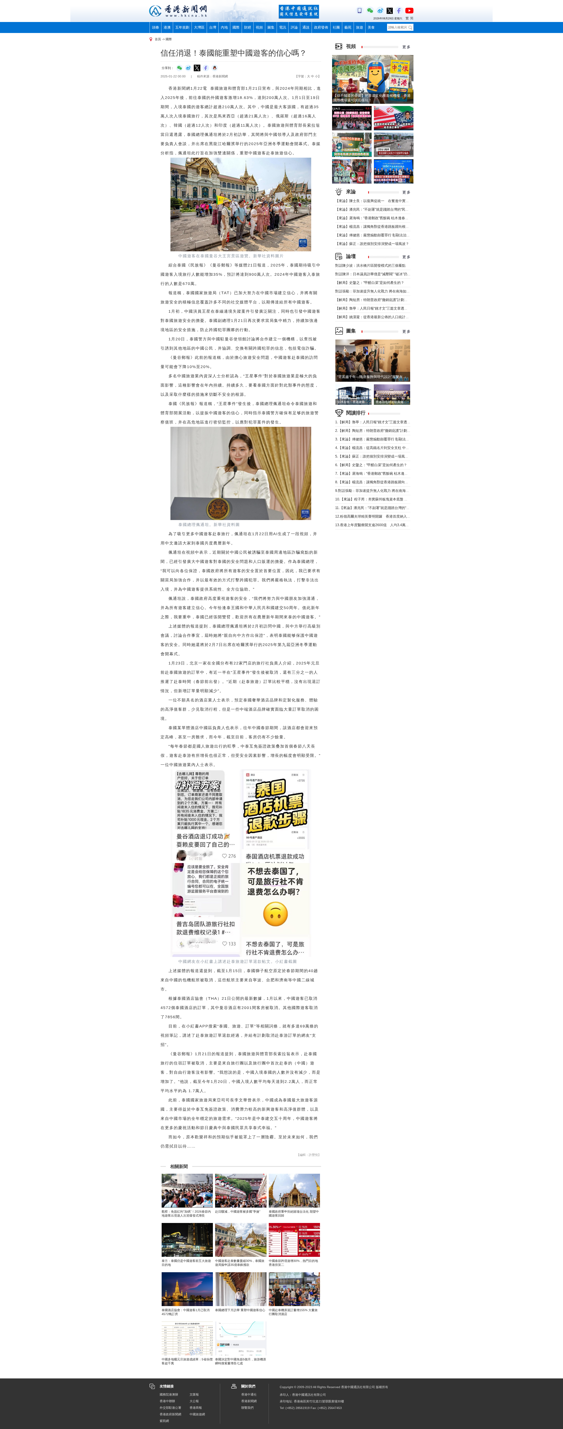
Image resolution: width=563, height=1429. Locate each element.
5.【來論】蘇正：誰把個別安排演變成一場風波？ (373, 456)
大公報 (194, 1401)
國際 (235, 27)
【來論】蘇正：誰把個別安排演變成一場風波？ (372, 244)
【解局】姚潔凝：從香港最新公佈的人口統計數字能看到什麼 (382, 317)
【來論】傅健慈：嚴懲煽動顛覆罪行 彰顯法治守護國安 (377, 235)
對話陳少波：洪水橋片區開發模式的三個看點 (370, 265)
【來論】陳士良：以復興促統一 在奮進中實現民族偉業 (379, 201)
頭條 (155, 27)
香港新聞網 (249, 1401)
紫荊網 (164, 1421)
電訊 (282, 27)
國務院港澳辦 (169, 1394)
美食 (371, 27)
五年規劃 (182, 27)
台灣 (212, 27)
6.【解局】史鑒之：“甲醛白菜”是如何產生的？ (371, 465)
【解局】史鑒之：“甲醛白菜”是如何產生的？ (369, 283)
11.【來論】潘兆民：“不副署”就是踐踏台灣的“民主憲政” (378, 508)
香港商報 (196, 1407)
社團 (336, 27)
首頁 (158, 39)
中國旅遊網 (197, 1414)
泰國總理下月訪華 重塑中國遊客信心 (240, 1310)
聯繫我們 (247, 1407)
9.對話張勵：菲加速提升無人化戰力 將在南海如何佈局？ (379, 491)
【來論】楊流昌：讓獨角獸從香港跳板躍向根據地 (374, 226)
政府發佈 (321, 27)
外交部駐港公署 (170, 1407)
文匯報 (194, 1394)
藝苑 (347, 27)
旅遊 (359, 27)
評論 (294, 27)
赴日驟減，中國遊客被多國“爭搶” (237, 1211)
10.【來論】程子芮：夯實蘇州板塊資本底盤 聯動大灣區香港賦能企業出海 (392, 499)
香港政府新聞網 (170, 1414)
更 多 (406, 47)
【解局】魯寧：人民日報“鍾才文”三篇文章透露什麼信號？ (380, 308)
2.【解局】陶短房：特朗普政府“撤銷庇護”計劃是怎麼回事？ (381, 431)
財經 (247, 27)
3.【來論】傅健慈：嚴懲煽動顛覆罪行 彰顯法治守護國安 (379, 439)
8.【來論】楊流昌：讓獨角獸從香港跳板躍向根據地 (375, 482)
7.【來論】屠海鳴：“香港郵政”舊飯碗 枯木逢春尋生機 (377, 473)
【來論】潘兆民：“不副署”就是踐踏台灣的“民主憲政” (376, 209)
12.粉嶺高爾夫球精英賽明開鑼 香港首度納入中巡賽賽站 (379, 516)
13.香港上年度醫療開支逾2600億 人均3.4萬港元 (374, 525)
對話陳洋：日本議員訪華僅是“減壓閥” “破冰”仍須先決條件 (380, 274)
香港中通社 (249, 1394)
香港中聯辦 (167, 1401)
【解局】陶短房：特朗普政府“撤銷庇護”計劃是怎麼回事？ (380, 300)
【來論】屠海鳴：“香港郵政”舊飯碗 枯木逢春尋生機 (375, 218)
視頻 (259, 27)
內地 (224, 27)
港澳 (167, 27)
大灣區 (199, 27)
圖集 (270, 27)
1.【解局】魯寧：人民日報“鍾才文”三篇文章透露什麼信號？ (381, 422)
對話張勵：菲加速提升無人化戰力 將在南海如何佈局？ (377, 291)
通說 (305, 27)
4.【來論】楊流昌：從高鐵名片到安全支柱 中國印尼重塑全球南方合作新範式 (395, 448)
